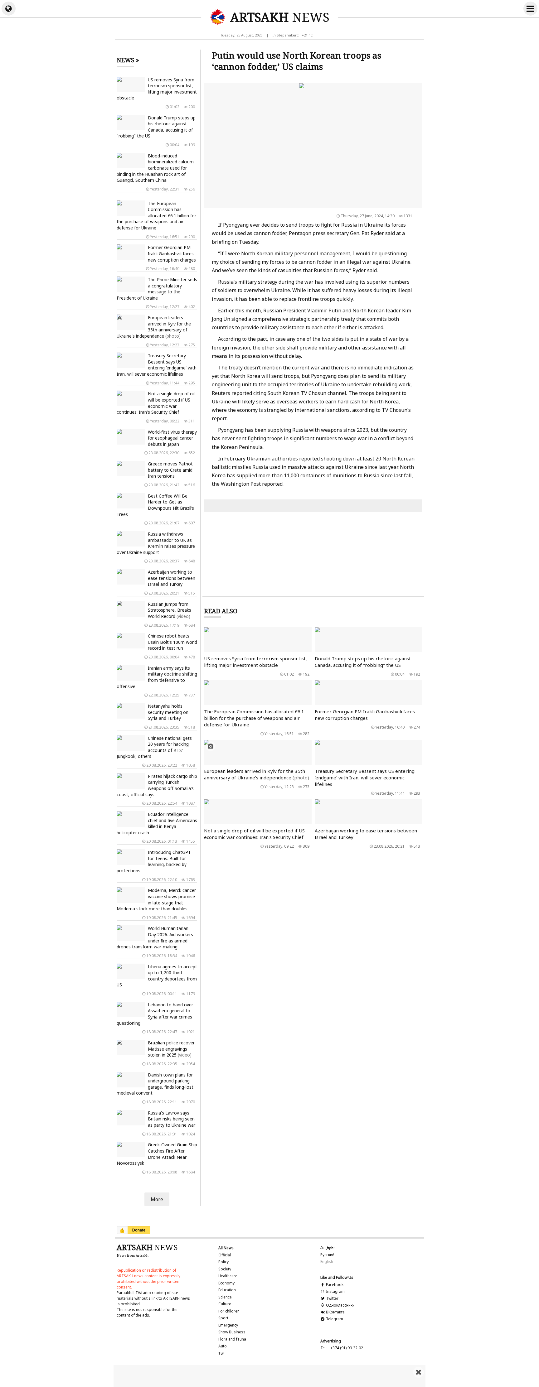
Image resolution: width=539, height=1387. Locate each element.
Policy (223, 1261)
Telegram (334, 1319)
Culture (224, 1304)
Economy (226, 1283)
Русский (327, 1254)
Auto (222, 1346)
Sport (223, 1318)
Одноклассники (340, 1305)
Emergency (228, 1325)
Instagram (335, 1291)
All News (226, 1247)
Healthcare (227, 1276)
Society (224, 1269)
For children (229, 1311)
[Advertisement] (269, 1376)
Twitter (331, 1298)
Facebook (334, 1284)
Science (225, 1297)
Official (224, 1255)
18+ (221, 1353)
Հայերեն (328, 1247)
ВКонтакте (334, 1312)
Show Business (231, 1332)
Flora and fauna (232, 1339)
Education (227, 1290)
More (157, 1199)
